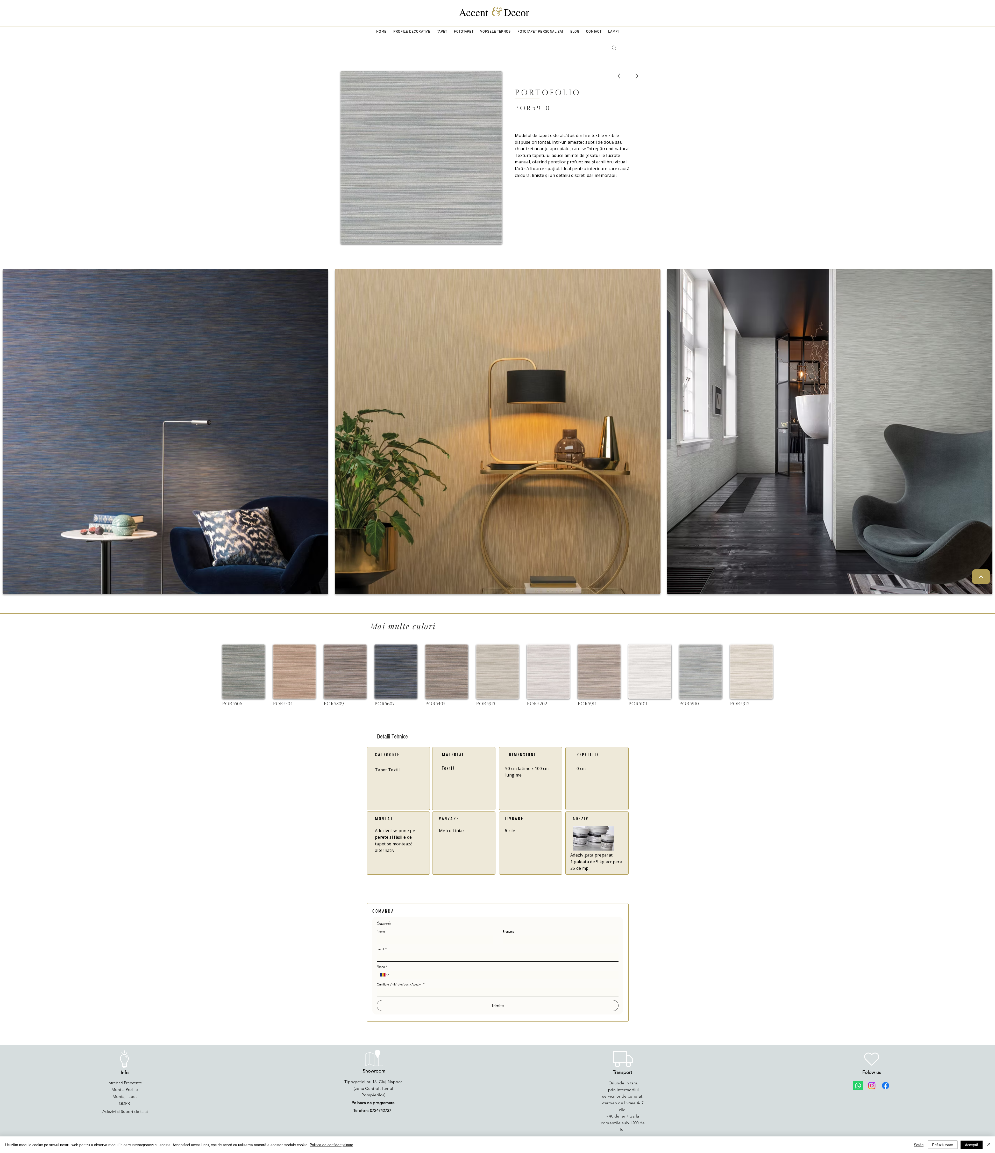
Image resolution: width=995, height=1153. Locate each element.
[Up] (619, 76)
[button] (412, 32)
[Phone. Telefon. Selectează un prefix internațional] (385, 975)
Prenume (508, 931)
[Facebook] (885, 1085)
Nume (381, 931)
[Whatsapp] (858, 1085)
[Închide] (989, 1145)
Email (382, 949)
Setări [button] (918, 1144)
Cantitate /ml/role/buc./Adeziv (401, 984)
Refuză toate (942, 1144)
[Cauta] (614, 47)
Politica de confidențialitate (331, 1144)
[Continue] (981, 576)
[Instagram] (872, 1085)
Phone (382, 967)
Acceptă (971, 1144)
